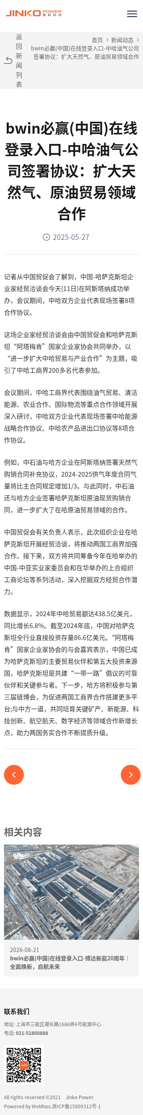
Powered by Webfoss (27, 1106)
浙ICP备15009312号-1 (76, 1106)
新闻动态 (122, 40)
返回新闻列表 (19, 60)
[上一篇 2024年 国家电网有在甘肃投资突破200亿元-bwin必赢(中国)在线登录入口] (17, 775)
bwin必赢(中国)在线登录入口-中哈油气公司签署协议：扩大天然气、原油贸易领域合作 (85, 52)
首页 (97, 40)
